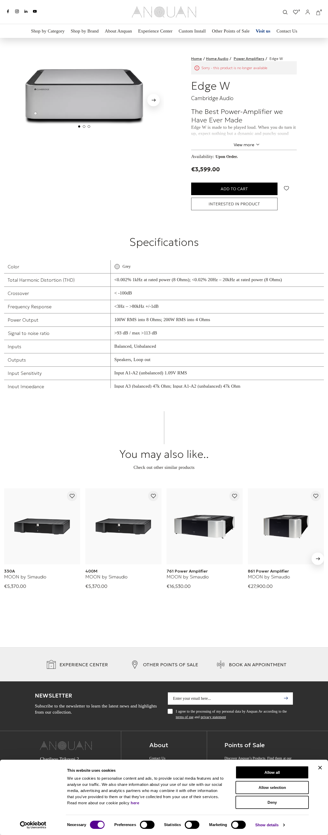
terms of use (184, 717)
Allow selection (272, 787)
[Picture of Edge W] (84, 93)
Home (196, 58)
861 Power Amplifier (268, 571)
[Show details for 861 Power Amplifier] (286, 526)
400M (91, 571)
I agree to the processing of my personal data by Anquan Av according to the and (231, 714)
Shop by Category (48, 31)
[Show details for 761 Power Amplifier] (205, 526)
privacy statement (213, 717)
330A (9, 571)
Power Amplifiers (249, 58)
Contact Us (286, 31)
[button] (153, 101)
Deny (272, 802)
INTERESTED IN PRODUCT (234, 203)
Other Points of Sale (231, 31)
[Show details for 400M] (123, 526)
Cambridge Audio (212, 98)
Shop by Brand (85, 31)
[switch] (147, 825)
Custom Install (192, 31)
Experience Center (155, 31)
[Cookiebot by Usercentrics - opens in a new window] (33, 825)
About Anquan (118, 31)
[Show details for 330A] (42, 526)
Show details (267, 825)
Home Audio (217, 58)
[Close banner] (320, 767)
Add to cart (234, 188)
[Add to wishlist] (72, 496)
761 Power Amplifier (187, 571)
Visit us (263, 31)
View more (244, 144)
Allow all (272, 772)
